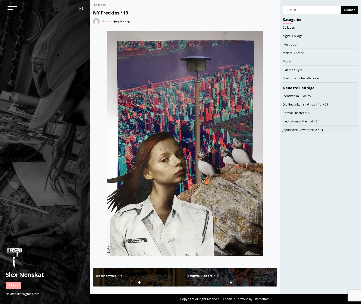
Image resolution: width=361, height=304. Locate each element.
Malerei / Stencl (293, 53)
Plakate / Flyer (293, 70)
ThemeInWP (262, 299)
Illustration (290, 44)
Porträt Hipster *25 (296, 113)
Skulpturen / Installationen (302, 78)
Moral (287, 61)
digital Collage (293, 36)
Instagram (81, 8)
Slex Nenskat (25, 275)
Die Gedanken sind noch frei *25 (305, 104)
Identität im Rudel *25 (298, 96)
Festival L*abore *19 (203, 276)
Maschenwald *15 (109, 276)
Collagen (100, 5)
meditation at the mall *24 (301, 121)
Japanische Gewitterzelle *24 (303, 130)
